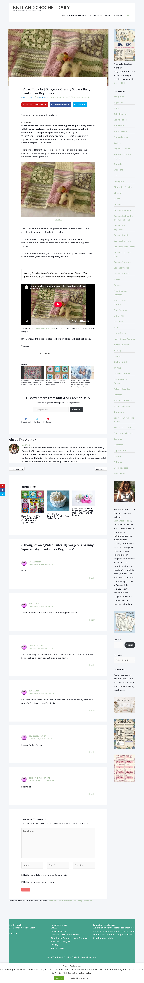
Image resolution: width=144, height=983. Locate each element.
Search (117, 639)
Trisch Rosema (36, 646)
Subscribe (119, 15)
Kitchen (117, 356)
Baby (116, 108)
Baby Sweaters (121, 131)
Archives (118, 655)
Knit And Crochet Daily (41, 7)
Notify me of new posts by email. (39, 882)
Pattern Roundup (122, 389)
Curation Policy (58, 931)
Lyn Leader (34, 604)
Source (58, 219)
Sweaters (118, 444)
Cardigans (119, 181)
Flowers (117, 285)
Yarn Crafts (119, 473)
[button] (128, 15)
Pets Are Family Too (123, 400)
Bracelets (118, 170)
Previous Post (17, 470)
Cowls (117, 198)
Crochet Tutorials (122, 262)
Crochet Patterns (122, 241)
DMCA (54, 927)
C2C (116, 175)
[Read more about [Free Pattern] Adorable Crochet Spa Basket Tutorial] (58, 500)
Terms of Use (57, 948)
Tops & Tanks (120, 450)
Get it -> (120, 83)
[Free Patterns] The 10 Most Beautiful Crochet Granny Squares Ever (31, 519)
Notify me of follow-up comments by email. (45, 875)
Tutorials (118, 462)
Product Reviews (122, 406)
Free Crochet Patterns (72, 15)
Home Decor (120, 333)
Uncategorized (121, 468)
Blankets (118, 164)
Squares (118, 439)
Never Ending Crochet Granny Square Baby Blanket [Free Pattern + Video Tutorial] (32, 383)
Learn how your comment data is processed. (70, 900)
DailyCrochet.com (122, 520)
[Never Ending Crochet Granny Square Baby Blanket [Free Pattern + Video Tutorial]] (32, 372)
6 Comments (27, 97)
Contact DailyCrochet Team (65, 934)
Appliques (119, 102)
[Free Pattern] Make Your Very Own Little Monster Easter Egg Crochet (82, 511)
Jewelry (117, 350)
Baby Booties (120, 120)
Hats (116, 327)
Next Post (101, 470)
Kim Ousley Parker (37, 736)
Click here (98, 938)
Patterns (118, 394)
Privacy (54, 944)
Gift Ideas (118, 321)
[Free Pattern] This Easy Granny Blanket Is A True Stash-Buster (55, 383)
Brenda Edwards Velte (39, 778)
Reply (92, 578)
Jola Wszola (35, 562)
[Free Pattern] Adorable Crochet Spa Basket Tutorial (58, 516)
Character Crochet (123, 187)
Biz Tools (95, 15)
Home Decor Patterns (124, 339)
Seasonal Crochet (123, 427)
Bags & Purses (121, 137)
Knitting (117, 368)
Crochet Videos (121, 268)
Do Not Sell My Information (78, 978)
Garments (119, 316)
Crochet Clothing (122, 210)
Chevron (118, 193)
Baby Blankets (121, 114)
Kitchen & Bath (121, 362)
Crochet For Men (122, 235)
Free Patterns (120, 310)
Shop (107, 15)
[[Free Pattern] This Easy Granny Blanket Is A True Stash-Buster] (57, 372)
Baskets (118, 143)
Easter (117, 279)
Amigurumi (119, 96)
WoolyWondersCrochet (43, 328)
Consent (59, 978)
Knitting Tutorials (122, 373)
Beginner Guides (122, 148)
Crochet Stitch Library (124, 246)
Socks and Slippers (123, 433)
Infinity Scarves (121, 344)
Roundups (119, 412)
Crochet (118, 204)
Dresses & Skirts (122, 273)
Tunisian (118, 456)
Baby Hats (119, 125)
